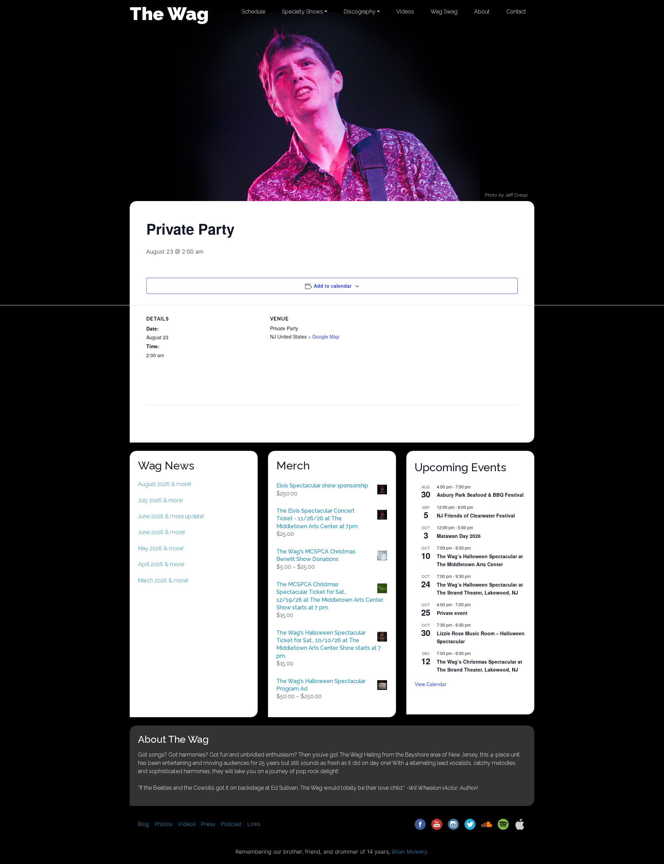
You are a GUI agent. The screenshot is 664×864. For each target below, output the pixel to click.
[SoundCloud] (486, 823)
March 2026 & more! (163, 580)
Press (208, 823)
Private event (452, 612)
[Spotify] (503, 823)
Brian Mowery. (410, 851)
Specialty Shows (302, 11)
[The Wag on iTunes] (519, 823)
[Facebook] (420, 823)
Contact (516, 11)
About (482, 11)
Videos (405, 11)
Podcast (231, 823)
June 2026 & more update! (171, 516)
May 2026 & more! (160, 548)
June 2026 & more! (161, 532)
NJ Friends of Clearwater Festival (476, 515)
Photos (163, 823)
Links (253, 823)
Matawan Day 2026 (459, 535)
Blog (143, 823)
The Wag (169, 13)
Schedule (253, 11)
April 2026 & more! (161, 564)
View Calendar (430, 684)
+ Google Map (323, 336)
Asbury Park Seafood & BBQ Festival (480, 494)
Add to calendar (332, 285)
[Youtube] (436, 823)
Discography (360, 11)
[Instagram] (453, 823)
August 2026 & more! (164, 484)
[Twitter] (470, 823)
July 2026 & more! (160, 500)
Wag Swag (444, 11)
